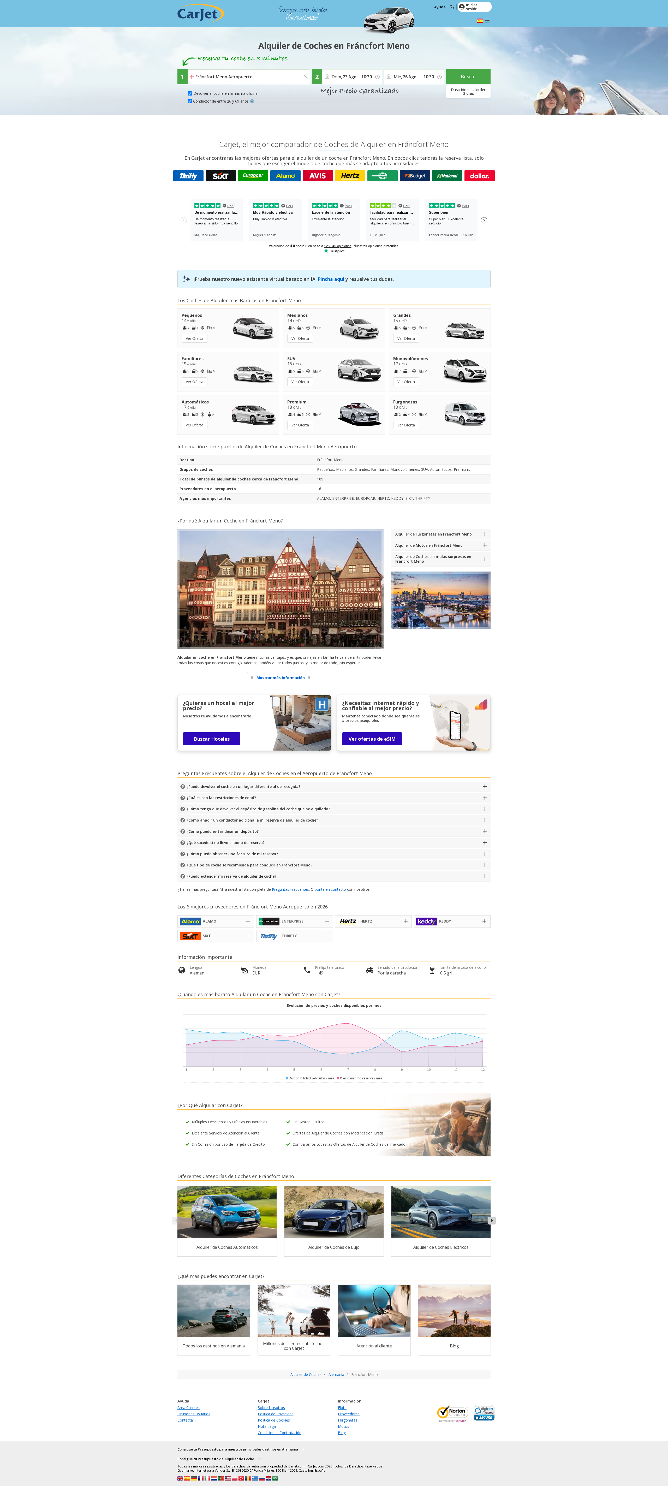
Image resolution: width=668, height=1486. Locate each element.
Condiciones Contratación (279, 1432)
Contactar (185, 1420)
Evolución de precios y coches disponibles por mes (334, 1005)
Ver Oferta (194, 338)
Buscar (468, 76)
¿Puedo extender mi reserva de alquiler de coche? (231, 876)
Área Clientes (188, 1407)
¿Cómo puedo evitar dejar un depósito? (223, 831)
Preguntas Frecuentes (290, 889)
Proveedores (349, 1413)
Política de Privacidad (276, 1413)
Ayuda (440, 6)
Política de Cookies (274, 1420)
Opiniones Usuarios (193, 1413)
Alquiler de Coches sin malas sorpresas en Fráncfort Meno (433, 559)
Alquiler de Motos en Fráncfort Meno (429, 545)
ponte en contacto (330, 889)
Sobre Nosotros (271, 1407)
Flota (342, 1407)
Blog (342, 1432)
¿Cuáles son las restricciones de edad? (221, 797)
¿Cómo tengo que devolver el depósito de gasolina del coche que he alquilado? (258, 808)
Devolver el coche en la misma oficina (225, 93)
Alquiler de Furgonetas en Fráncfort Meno (433, 534)
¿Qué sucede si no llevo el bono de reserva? (226, 842)
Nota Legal (267, 1426)
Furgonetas (347, 1420)
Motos (343, 1426)
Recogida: (196, 73)
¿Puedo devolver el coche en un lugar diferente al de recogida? (243, 786)
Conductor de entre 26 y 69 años (221, 101)
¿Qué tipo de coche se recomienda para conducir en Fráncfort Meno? (249, 865)
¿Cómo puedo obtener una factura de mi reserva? (232, 853)
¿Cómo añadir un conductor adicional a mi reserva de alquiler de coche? (252, 820)
